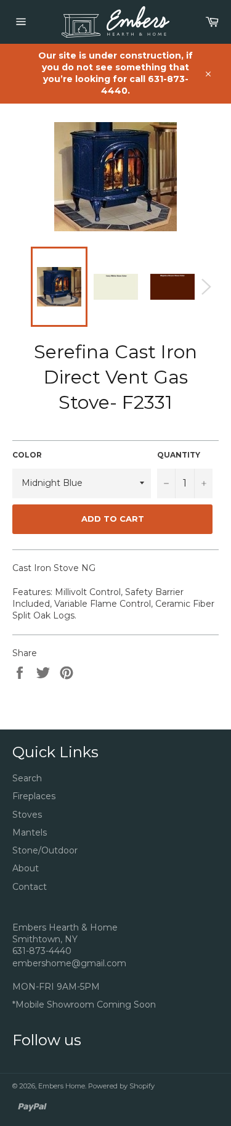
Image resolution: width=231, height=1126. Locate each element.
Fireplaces (33, 796)
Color (27, 454)
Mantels (29, 832)
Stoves (27, 814)
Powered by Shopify (121, 1086)
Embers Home (61, 1086)
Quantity (178, 454)
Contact (29, 886)
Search (27, 778)
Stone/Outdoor (45, 850)
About (25, 868)
